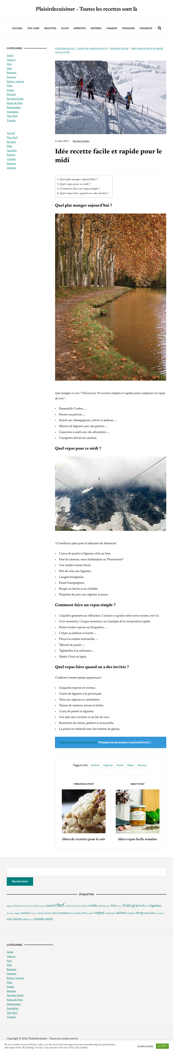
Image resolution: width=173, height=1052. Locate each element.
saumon (142, 765)
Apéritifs (79, 28)
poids (78, 913)
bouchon (26, 906)
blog (9, 68)
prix (83, 913)
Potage (10, 90)
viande (38, 919)
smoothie (149, 913)
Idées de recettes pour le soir (83, 839)
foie (113, 905)
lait (147, 906)
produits (90, 913)
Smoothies (12, 112)
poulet (119, 765)
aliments (18, 906)
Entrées (96, 28)
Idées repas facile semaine (137, 839)
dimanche (76, 906)
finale (108, 906)
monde (47, 913)
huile (142, 905)
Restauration (14, 107)
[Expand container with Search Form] (159, 28)
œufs (49, 919)
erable (93, 906)
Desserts (146, 28)
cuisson (68, 906)
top (31, 920)
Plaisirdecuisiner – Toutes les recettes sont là (86, 9)
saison (121, 913)
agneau (10, 906)
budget (41, 906)
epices (84, 906)
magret (17, 913)
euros (101, 905)
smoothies (160, 913)
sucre (17, 919)
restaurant (110, 913)
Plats (65, 28)
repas (130, 765)
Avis (9, 64)
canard (49, 905)
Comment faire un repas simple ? (80, 188)
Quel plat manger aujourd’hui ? (78, 179)
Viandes (111, 28)
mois (40, 913)
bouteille (34, 906)
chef (59, 905)
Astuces (11, 60)
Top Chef (33, 28)
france (119, 906)
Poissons (128, 28)
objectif (56, 913)
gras (135, 906)
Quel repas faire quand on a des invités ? (84, 193)
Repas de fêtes (15, 103)
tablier (25, 919)
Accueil (17, 28)
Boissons (11, 72)
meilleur (25, 913)
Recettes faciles (81, 141)
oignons (108, 765)
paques (65, 913)
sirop (139, 913)
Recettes (50, 28)
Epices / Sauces (15, 81)
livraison (10, 913)
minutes (34, 913)
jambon (95, 765)
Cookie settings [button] (145, 1046)
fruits (127, 906)
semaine (131, 913)
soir (9, 919)
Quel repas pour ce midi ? (75, 184)
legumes (155, 905)
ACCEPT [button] (162, 1046)
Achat (10, 55)
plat (72, 913)
